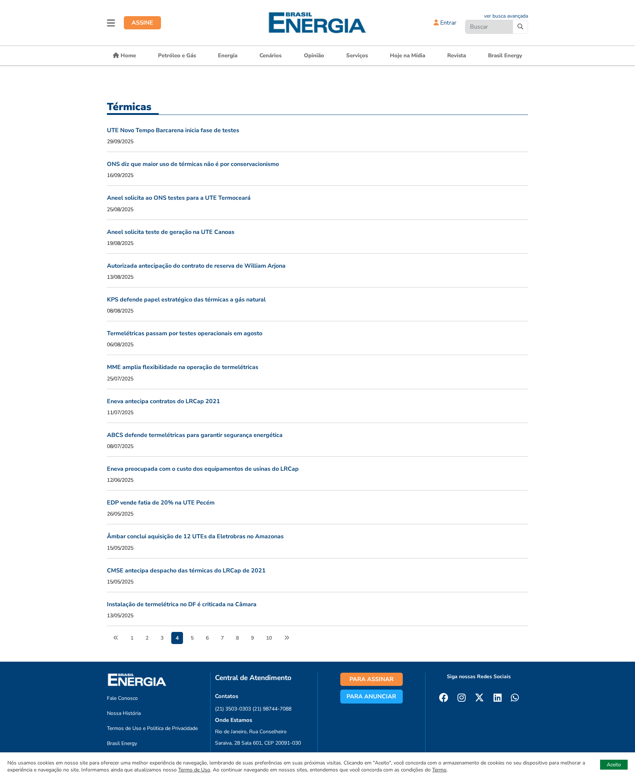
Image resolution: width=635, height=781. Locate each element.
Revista (456, 55)
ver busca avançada (506, 15)
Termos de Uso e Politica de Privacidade (152, 728)
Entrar (447, 23)
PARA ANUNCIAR (371, 697)
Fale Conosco (122, 698)
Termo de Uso (194, 769)
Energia (227, 55)
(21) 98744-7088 (271, 708)
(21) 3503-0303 (233, 708)
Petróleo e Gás (177, 55)
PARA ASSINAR (371, 679)
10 (269, 637)
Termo (439, 769)
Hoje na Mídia (407, 55)
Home (127, 55)
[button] (111, 22)
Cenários (270, 55)
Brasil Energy (505, 55)
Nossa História (124, 713)
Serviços (357, 55)
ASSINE (142, 23)
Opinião (314, 55)
